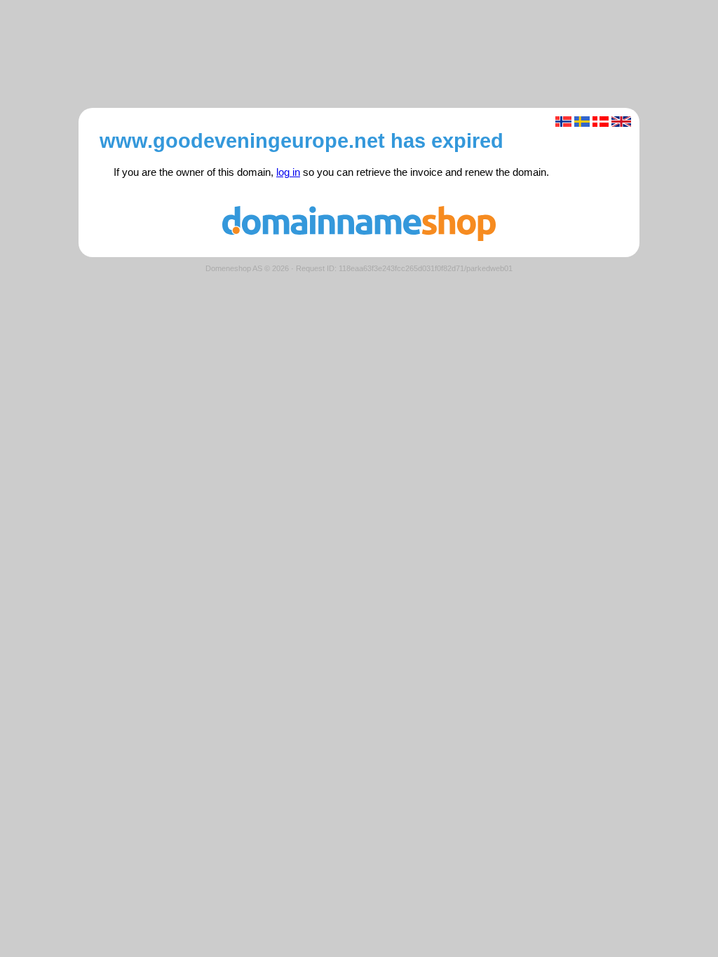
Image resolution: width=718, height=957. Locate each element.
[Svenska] (582, 121)
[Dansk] (600, 121)
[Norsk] (563, 121)
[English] (621, 121)
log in (288, 172)
